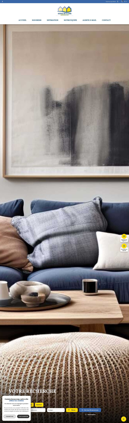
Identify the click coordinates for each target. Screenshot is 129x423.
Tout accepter (23, 416)
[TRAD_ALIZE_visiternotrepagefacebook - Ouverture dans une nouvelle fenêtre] (2, 1)
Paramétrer (9, 416)
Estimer (39, 405)
